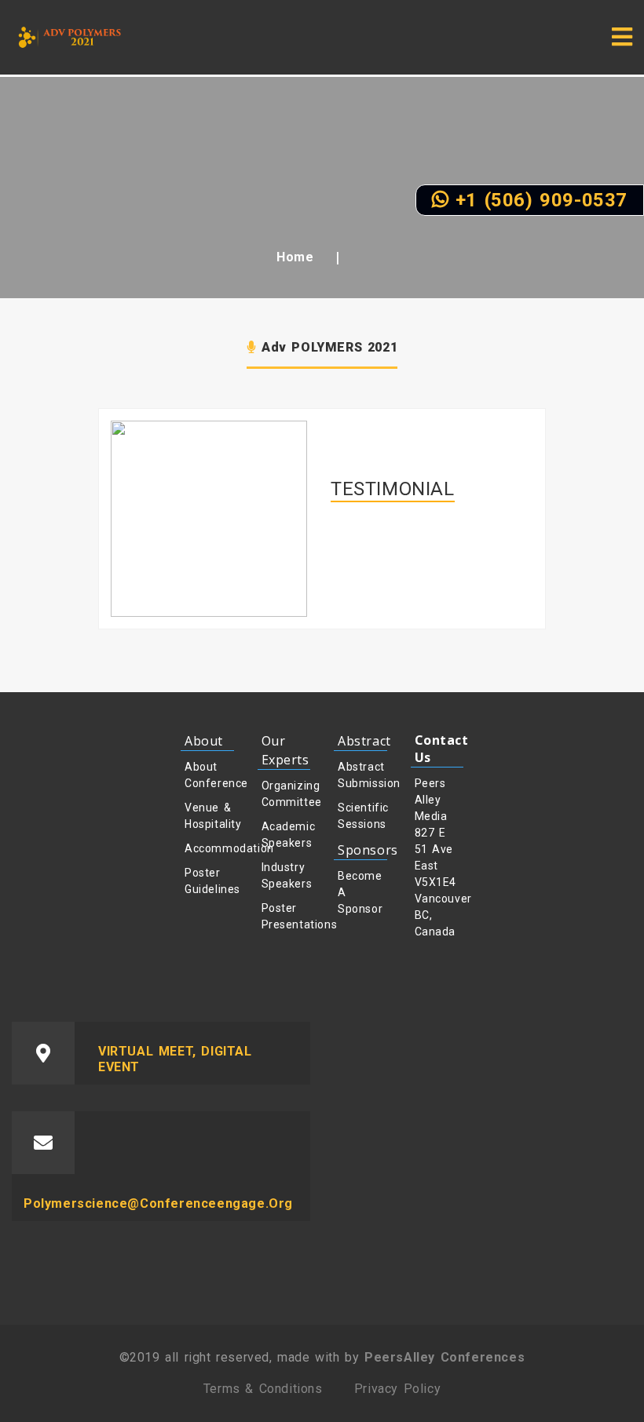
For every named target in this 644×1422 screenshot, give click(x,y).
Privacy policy (397, 1388)
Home (294, 257)
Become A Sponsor (360, 892)
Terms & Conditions (263, 1388)
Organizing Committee (286, 793)
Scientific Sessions (362, 815)
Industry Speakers (286, 875)
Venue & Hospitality (209, 815)
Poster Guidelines (209, 880)
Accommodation (209, 848)
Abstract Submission (362, 774)
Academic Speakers (286, 834)
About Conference (209, 774)
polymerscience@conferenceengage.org (158, 1203)
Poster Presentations (286, 916)
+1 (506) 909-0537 (538, 200)
